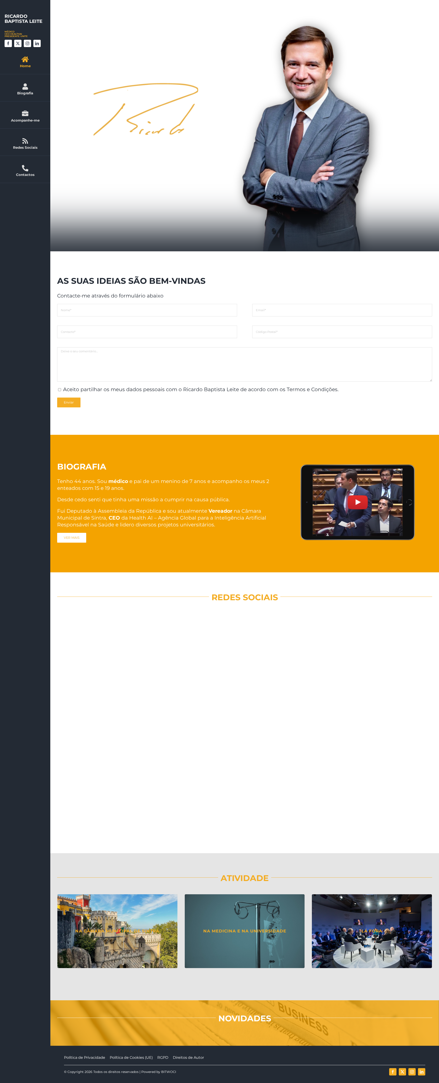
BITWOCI (168, 1072)
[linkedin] (37, 43)
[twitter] (17, 43)
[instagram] (27, 43)
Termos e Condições (312, 389)
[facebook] (8, 43)
